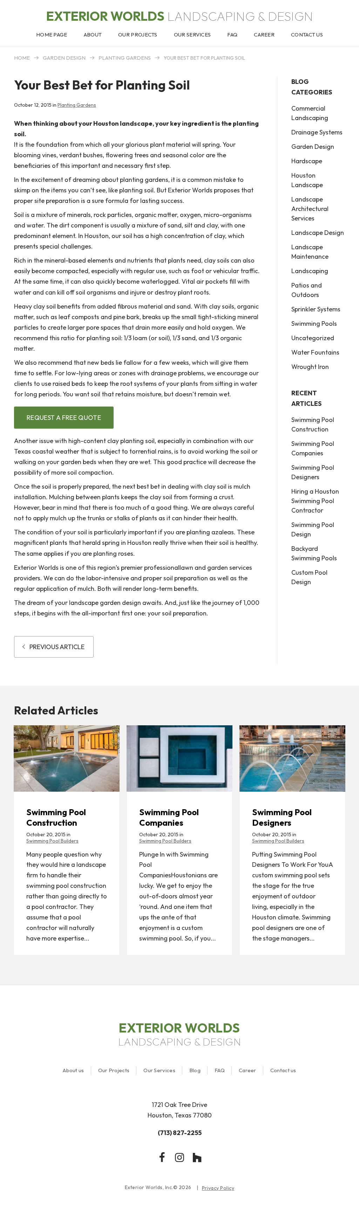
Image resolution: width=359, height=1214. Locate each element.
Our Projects (114, 1070)
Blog (195, 1070)
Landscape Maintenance (309, 251)
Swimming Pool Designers (312, 472)
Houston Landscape (307, 180)
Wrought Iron (310, 367)
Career (247, 1070)
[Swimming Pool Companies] (179, 758)
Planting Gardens (125, 57)
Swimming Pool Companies (312, 448)
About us (73, 1070)
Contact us (283, 1070)
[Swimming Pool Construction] (67, 758)
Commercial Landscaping (309, 113)
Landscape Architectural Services (309, 208)
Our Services (159, 1070)
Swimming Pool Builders (52, 841)
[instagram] (179, 1157)
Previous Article (56, 647)
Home (22, 57)
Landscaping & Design (179, 16)
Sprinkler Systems (315, 309)
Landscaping (309, 271)
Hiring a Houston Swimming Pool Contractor (315, 500)
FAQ (220, 1070)
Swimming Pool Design (312, 529)
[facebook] (162, 1157)
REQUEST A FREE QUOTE (64, 418)
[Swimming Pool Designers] (292, 758)
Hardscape (306, 161)
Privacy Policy (218, 1188)
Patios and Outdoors (306, 290)
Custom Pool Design (309, 577)
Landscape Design (317, 233)
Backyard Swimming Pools (314, 553)
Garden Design (64, 57)
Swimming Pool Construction (312, 424)
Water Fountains (315, 352)
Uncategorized (312, 338)
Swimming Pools (314, 323)
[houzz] (197, 1157)
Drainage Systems (317, 132)
